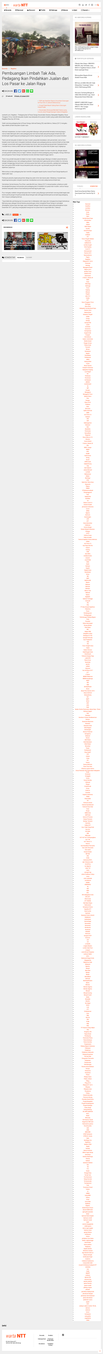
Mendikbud (88, 976)
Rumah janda (87, 1126)
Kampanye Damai (88, 907)
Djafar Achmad (88, 410)
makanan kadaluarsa (88, 1261)
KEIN (88, 562)
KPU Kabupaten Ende (87, 894)
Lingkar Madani (87, 946)
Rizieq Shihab (88, 625)
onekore (87, 1275)
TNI (88, 643)
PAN (88, 1015)
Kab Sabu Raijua (87, 903)
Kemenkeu (88, 923)
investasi (87, 326)
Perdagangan (87, 615)
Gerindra (87, 823)
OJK (88, 1007)
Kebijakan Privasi (50, 1344)
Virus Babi (88, 1201)
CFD (88, 754)
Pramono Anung (87, 1097)
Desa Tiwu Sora (87, 766)
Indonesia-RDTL (87, 860)
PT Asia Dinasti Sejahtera (88, 607)
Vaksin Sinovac (87, 650)
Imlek (87, 858)
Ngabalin (87, 596)
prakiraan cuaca (87, 1299)
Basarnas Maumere (87, 721)
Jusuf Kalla (88, 560)
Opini (75, 10)
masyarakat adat (87, 1263)
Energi (88, 318)
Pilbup (87, 1081)
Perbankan (88, 1060)
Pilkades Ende (88, 1089)
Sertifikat (87, 498)
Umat (87, 1199)
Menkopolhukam (87, 980)
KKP (88, 888)
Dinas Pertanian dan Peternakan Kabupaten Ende (88, 771)
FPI (88, 800)
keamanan (88, 275)
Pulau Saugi (87, 1107)
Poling (87, 1093)
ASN (88, 684)
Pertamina (88, 1070)
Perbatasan (88, 357)
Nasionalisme (88, 255)
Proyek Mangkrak (87, 1101)
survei (87, 508)
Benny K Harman (87, 731)
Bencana (87, 408)
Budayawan (87, 750)
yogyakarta (88, 1318)
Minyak (88, 991)
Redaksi (50, 1335)
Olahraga (54, 10)
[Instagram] (79, 5)
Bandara (87, 715)
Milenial (88, 592)
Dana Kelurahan (87, 523)
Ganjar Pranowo (87, 819)
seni (88, 1304)
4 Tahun (87, 674)
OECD (87, 1005)
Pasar (87, 611)
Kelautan (87, 425)
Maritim (88, 966)
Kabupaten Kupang (88, 369)
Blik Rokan (88, 740)
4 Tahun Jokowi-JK (88, 277)
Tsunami (87, 347)
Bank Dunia (88, 455)
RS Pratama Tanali (88, 1119)
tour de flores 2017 (87, 670)
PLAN (87, 1021)
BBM (87, 279)
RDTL (87, 1113)
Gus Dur (87, 829)
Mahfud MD (88, 580)
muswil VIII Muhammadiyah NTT (88, 1265)
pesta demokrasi (87, 1297)
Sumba (88, 228)
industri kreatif (88, 504)
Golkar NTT (88, 825)
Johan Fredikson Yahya (87, 874)
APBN (87, 511)
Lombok (88, 472)
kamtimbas (88, 1242)
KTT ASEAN (88, 901)
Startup (88, 1158)
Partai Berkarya (87, 1040)
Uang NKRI (88, 1195)
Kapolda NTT (87, 909)
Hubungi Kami (42, 1339)
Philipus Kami (87, 1077)
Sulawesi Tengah (87, 314)
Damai (88, 762)
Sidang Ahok (87, 361)
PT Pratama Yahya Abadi (88, 1027)
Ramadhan (88, 433)
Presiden (87, 621)
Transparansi (87, 1183)
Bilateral (87, 736)
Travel (87, 363)
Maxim (88, 582)
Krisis (87, 574)
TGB (88, 641)
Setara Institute (87, 1150)
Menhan (87, 586)
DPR (88, 519)
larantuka (87, 662)
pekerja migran (88, 1287)
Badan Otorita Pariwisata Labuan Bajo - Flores (87, 709)
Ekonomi (32, 10)
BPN (88, 705)
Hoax (87, 281)
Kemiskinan (87, 337)
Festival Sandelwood (87, 804)
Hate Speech (87, 468)
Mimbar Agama (87, 989)
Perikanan (88, 376)
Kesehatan (88, 572)
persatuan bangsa (88, 1293)
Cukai (87, 758)
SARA (87, 359)
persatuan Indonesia (87, 506)
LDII (88, 940)
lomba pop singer (87, 1257)
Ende (87, 212)
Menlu (87, 982)
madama (87, 1259)
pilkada (88, 382)
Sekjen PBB (88, 631)
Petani (88, 1074)
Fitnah (87, 811)
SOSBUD (87, 234)
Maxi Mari (87, 970)
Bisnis (88, 738)
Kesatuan (87, 929)
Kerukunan (88, 927)
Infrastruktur (87, 220)
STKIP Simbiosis (87, 1134)
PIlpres (88, 486)
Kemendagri (87, 921)
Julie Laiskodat (87, 878)
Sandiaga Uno (88, 1140)
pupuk (87, 1302)
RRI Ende (87, 1117)
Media (87, 974)
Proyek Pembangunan (88, 1103)
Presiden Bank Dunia (88, 1099)
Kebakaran (88, 917)
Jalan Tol (87, 868)
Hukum (88, 547)
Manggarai (88, 392)
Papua (87, 257)
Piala (87, 619)
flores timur (88, 660)
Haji (88, 466)
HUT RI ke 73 (87, 543)
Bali (88, 713)
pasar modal (87, 1285)
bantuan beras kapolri (88, 1216)
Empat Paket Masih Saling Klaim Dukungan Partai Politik (51, 246)
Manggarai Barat (87, 267)
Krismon (87, 937)
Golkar (88, 541)
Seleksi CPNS (87, 1144)
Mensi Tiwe (88, 590)
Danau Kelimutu (87, 764)
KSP (88, 421)
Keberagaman (88, 423)
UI (87, 1191)
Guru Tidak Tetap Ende (88, 827)
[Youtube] (83, 5)
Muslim (88, 1001)
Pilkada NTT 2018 (88, 261)
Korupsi (88, 390)
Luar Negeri (88, 371)
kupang (88, 290)
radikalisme (87, 243)
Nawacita (87, 484)
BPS (88, 451)
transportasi (87, 331)
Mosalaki (87, 999)
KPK (88, 419)
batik (87, 1222)
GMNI (87, 412)
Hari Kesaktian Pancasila (88, 845)
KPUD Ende (88, 899)
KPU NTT (87, 896)
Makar (87, 476)
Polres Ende (87, 345)
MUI (88, 427)
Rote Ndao (88, 627)
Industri (88, 558)
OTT (88, 1009)
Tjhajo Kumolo (88, 1179)
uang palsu (88, 1316)
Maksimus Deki (87, 962)
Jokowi (88, 224)
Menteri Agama (87, 987)
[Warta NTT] (20, 5)
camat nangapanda (87, 1224)
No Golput (87, 1003)
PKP (88, 1019)
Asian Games (88, 365)
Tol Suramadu (88, 1181)
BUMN (87, 453)
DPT (88, 521)
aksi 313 (87, 296)
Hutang (88, 549)
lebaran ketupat (87, 1254)
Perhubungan (87, 1064)
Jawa (87, 870)
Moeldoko (87, 429)
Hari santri (88, 849)
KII (87, 886)
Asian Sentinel (88, 693)
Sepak (87, 1146)
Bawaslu (87, 723)
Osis (87, 1013)
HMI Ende (87, 835)
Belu (88, 406)
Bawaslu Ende (88, 725)
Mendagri (87, 478)
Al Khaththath (88, 686)
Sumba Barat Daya (88, 218)
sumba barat (87, 384)
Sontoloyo (88, 1154)
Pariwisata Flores (88, 1038)
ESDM (87, 316)
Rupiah (88, 294)
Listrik (87, 324)
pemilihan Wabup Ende (87, 1291)
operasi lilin (88, 1277)
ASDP (87, 680)
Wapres (88, 1205)
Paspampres (87, 1044)
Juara (87, 876)
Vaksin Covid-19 (87, 502)
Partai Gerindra (88, 1042)
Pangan (88, 400)
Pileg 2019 (88, 1083)
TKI (88, 1167)
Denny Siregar (88, 527)
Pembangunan (88, 613)
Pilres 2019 (88, 402)
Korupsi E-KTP (88, 935)
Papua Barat (87, 1034)
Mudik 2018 (87, 273)
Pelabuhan (88, 1050)
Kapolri (88, 568)
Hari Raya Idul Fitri (88, 545)
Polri (88, 494)
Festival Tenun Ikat (88, 807)
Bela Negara (87, 727)
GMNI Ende (88, 813)
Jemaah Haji (87, 872)
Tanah (87, 1171)
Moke (87, 997)
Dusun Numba (88, 780)
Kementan (88, 925)
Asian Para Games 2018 (87, 691)
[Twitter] (92, 5)
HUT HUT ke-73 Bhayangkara (88, 837)
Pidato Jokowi (88, 1079)
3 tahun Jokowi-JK (88, 443)
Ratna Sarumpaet (88, 623)
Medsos (87, 584)
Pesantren (88, 1072)
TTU (88, 1169)
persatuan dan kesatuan (88, 1295)
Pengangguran (88, 492)
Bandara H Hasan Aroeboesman (88, 717)
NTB (88, 480)
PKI (88, 603)
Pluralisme (88, 1091)
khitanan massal (87, 1250)
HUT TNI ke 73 (88, 841)
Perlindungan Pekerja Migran (88, 617)
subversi (87, 1310)
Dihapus (87, 531)
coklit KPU (88, 658)
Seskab (88, 1148)
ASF (88, 682)
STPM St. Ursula (87, 1136)
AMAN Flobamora (88, 676)
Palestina (87, 609)
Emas (87, 788)
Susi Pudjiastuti (87, 639)
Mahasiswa (87, 474)
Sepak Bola (88, 496)
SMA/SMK (87, 1132)
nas (88, 1269)
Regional (87, 435)
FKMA (87, 796)
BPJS (87, 701)
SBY (88, 629)
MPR (88, 578)
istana (88, 1236)
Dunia (87, 778)
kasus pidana (87, 1244)
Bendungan (87, 729)
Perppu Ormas (88, 343)
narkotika (87, 1267)
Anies (87, 689)
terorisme (87, 329)
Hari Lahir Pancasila (87, 847)
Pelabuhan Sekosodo (88, 1052)
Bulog (87, 457)
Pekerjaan (88, 1048)
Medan (88, 972)
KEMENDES (88, 884)
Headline (87, 206)
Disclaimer (42, 1343)
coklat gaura (87, 1226)
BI (87, 386)
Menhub (87, 978)
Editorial (87, 782)
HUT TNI (87, 839)
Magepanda (87, 960)
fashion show (88, 1230)
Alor (88, 445)
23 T (88, 672)
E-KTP (87, 533)
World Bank (88, 654)
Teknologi (87, 283)
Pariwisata (88, 431)
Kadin (87, 564)
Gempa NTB (87, 322)
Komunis (87, 933)
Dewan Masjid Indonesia (88, 529)
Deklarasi (87, 525)
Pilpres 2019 (87, 269)
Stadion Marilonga (88, 1156)
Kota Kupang (87, 247)
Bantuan (87, 515)
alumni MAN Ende (88, 1209)
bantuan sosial (88, 1220)
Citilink (88, 756)
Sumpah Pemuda (87, 637)
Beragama (88, 733)
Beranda (8, 10)
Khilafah (87, 931)
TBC (88, 1165)
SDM (88, 1130)
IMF (88, 388)
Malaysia (87, 964)
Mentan (88, 984)
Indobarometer (88, 556)
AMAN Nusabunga (88, 678)
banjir (87, 1214)
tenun (87, 1312)
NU (88, 373)
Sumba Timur (87, 271)
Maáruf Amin (87, 396)
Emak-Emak (87, 786)
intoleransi (88, 1234)
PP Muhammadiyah (87, 490)
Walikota (87, 1203)
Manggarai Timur (87, 394)
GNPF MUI (87, 815)
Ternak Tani (88, 1175)
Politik (43, 10)
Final (87, 809)
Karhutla (87, 913)
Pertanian (87, 263)
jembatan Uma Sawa (87, 1238)
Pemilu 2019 (87, 253)
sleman (88, 1308)
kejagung (87, 1246)
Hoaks (88, 298)
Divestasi (87, 774)
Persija (88, 1068)
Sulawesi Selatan (88, 1162)
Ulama (88, 1197)
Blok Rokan (88, 744)
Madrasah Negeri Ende (87, 958)
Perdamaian (87, 1062)
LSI (88, 942)
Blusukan (87, 746)
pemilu (88, 664)
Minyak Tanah (88, 995)
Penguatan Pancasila (88, 1058)
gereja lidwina (88, 1232)
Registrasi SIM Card (87, 1121)
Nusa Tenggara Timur (88, 302)
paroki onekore (88, 1281)
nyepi (87, 1271)
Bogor (87, 748)
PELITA (88, 1017)
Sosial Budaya (88, 230)
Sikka (87, 222)
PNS (88, 1025)
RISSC (87, 1115)
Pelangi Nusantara (88, 1054)
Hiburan (65, 10)
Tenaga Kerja (87, 1173)
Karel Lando (87, 911)
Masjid (88, 968)
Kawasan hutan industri (87, 915)
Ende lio (87, 790)
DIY (88, 760)
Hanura (88, 843)
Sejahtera (87, 1142)
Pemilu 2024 (87, 310)
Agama (88, 513)
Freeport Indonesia (88, 367)
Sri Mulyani (88, 380)
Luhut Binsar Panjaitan (87, 952)
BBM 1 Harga (87, 447)
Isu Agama (88, 866)
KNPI (88, 890)
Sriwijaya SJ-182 (87, 635)
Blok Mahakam (88, 742)
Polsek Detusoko (87, 1095)
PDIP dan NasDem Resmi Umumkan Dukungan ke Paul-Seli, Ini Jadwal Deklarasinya (19, 245)
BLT (88, 697)
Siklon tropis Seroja (87, 1152)
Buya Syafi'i (88, 752)
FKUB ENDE (88, 798)
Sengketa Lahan (87, 633)
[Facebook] (89, 5)
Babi (88, 707)
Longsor (87, 950)
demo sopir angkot (88, 1228)
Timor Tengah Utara (87, 646)
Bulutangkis (87, 517)
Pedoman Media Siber (50, 1339)
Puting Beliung (88, 1109)
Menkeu (87, 588)
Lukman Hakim (88, 954)
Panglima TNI (87, 1032)
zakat (87, 1320)
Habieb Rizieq (88, 464)
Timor (87, 288)
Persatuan (88, 378)
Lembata (87, 208)
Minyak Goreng (88, 993)
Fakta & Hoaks (88, 537)
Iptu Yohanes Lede (88, 862)
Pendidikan (88, 355)
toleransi (87, 668)
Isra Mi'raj (87, 864)
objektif (88, 1273)
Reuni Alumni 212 (88, 437)
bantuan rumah (87, 1218)
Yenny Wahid (87, 441)
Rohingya (87, 304)
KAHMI (88, 882)
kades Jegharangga (87, 1240)
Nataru (88, 594)
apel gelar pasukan (87, 1212)
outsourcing (87, 1279)
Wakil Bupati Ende (88, 652)
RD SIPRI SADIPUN (88, 1111)
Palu (88, 398)
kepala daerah (88, 1248)
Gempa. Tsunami (87, 821)
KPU (88, 892)
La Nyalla (87, 944)
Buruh (87, 459)
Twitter (88, 1189)
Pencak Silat (87, 1056)
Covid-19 (87, 249)
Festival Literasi (87, 802)
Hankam (87, 416)
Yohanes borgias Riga (88, 656)
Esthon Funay (88, 535)
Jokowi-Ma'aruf (87, 470)
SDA (88, 1128)
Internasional (87, 251)
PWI (88, 1029)
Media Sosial (87, 341)
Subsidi (88, 1160)
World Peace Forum (87, 1207)
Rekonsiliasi (87, 312)
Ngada (88, 353)
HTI (88, 236)
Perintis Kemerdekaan (88, 1066)
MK (88, 576)
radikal (88, 666)
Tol (88, 500)
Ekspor (88, 784)
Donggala (87, 776)
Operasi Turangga (88, 598)
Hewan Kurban (88, 852)
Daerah (85, 10)
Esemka (87, 792)
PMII (88, 1023)
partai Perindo (88, 1283)
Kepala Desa (87, 570)
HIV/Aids (87, 831)
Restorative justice (87, 1124)
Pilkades (87, 1087)
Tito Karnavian (88, 1177)
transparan (88, 1314)
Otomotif (87, 601)
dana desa (88, 306)
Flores (87, 214)
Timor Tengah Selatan (88, 239)
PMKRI (88, 488)
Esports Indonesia (88, 794)
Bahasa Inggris (87, 711)
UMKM (88, 1193)
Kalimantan (88, 905)
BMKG (87, 449)
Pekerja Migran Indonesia (88, 1046)
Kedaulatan (88, 919)
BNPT (87, 699)
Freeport (87, 335)
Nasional (20, 10)
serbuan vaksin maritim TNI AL (87, 1306)
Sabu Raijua (87, 226)
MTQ (87, 956)
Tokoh (87, 648)
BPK (88, 703)
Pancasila (88, 241)
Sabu (87, 1138)
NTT (88, 300)
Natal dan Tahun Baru (88, 482)
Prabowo (87, 404)
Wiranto (88, 439)
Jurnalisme (88, 880)
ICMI (88, 551)
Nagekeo (13, 68)
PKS (88, 605)
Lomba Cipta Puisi (88, 948)
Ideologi (87, 265)
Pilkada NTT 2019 (88, 1085)
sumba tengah (88, 245)
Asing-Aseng (87, 695)
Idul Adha (87, 554)
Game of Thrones (88, 817)
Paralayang (88, 1036)
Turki (87, 1185)
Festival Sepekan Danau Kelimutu (87, 539)
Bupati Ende (87, 333)
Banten (88, 719)
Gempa (88, 320)
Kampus (87, 566)
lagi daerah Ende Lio (87, 1252)
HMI (88, 833)
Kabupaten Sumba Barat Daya (88, 308)
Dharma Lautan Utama (87, 768)
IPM (88, 856)
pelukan (88, 1289)
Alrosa (88, 349)
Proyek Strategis (87, 1105)
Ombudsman (87, 1011)
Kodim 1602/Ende (88, 339)
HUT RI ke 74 (87, 414)
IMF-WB (88, 854)
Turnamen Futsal (87, 1187)
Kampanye (88, 351)
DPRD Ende (88, 461)
